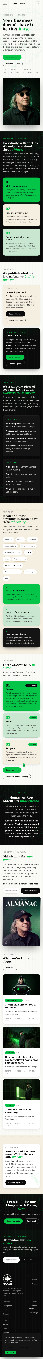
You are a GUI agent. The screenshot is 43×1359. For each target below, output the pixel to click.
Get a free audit (12, 57)
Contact (5, 1314)
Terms (5, 1329)
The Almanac (33, 1284)
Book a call (31, 1221)
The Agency (7, 1306)
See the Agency (15, 363)
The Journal (32, 1280)
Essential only (23, 1348)
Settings (10, 1348)
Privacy (5, 1324)
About (5, 1310)
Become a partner (15, 1182)
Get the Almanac (15, 314)
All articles (10, 968)
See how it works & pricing (17, 777)
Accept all (10, 1352)
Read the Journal (13, 64)
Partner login (33, 1313)
